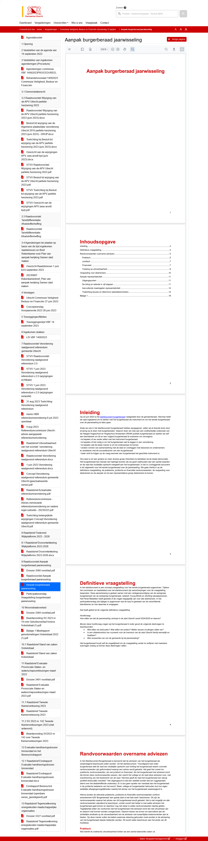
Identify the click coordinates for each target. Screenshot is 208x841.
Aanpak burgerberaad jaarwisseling (35, 587)
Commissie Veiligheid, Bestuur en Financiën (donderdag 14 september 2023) (92, 29)
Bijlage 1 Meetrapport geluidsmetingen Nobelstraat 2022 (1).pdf (39, 634)
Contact (104, 23)
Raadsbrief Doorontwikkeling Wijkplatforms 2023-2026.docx (39, 553)
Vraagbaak (91, 23)
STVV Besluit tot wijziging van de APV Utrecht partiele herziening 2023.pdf (40, 181)
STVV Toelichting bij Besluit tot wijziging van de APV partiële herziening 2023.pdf (38, 194)
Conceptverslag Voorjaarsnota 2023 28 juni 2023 (38, 308)
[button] (183, 13)
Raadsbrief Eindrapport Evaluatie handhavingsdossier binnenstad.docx (37, 777)
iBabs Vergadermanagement (153, 838)
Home (39, 29)
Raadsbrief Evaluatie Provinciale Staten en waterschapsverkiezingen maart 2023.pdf (38, 690)
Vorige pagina (178, 39)
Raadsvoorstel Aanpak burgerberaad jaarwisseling (36, 578)
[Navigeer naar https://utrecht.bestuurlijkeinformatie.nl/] (34, 12)
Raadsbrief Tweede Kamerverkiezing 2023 (34, 713)
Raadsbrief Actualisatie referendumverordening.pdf (36, 492)
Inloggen (180, 838)
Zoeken (119, 7)
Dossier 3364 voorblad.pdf (40, 612)
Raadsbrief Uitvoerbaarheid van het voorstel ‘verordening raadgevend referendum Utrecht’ (38, 447)
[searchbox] (147, 13)
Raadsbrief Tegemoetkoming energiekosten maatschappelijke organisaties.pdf (39, 825)
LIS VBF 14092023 (36, 337)
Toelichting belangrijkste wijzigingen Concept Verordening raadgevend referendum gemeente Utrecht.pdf (39, 521)
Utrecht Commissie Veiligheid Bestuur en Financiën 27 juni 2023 (39, 300)
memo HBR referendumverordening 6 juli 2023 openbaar (39, 418)
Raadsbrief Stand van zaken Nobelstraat (39, 655)
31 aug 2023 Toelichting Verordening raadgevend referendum (36, 405)
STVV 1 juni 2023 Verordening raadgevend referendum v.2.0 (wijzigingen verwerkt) (37, 390)
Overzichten (60, 23)
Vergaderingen (43, 23)
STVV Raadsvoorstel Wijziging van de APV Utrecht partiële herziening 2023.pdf (37, 168)
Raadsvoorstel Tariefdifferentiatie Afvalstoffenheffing (31, 233)
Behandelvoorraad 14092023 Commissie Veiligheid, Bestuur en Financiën (39, 82)
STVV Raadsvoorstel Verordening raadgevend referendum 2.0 (35, 360)
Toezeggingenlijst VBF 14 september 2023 (37, 324)
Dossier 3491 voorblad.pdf (40, 679)
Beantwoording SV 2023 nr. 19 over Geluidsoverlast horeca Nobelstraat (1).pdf (38, 622)
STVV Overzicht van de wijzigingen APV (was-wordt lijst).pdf (36, 206)
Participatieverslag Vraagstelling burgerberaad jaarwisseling (36, 597)
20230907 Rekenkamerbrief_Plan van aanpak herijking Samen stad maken (37, 281)
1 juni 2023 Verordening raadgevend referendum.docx (37, 467)
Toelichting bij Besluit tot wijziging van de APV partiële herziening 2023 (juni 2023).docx (39, 143)
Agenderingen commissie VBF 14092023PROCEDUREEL (39, 71)
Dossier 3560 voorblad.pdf (40, 570)
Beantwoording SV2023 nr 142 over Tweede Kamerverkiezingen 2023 (38, 737)
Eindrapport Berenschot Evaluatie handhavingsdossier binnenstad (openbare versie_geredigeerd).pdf (37, 791)
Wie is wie (77, 23)
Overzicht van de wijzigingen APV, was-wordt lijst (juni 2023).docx (39, 156)
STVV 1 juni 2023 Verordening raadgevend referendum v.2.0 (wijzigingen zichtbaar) (37, 374)
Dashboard (25, 23)
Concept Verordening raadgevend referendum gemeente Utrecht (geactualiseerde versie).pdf (39, 479)
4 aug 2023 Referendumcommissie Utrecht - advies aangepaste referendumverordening (38, 432)
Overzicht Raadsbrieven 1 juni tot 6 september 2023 (40, 268)
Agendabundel (34, 37)
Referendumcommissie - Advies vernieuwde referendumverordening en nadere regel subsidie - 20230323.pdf (39, 504)
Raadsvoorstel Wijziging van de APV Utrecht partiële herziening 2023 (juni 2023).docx (39, 114)
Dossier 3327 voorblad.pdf (40, 816)
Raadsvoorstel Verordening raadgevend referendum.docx (38, 458)
